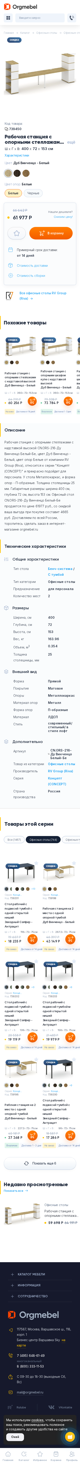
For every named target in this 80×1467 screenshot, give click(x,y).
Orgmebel (40, 1315)
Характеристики (17, 155)
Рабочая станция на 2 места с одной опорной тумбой (20, 1111)
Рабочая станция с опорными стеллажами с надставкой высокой (20, 379)
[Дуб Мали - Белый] (17, 173)
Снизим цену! (63, 216)
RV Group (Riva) (60, 771)
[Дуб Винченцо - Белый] (8, 173)
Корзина (56, 1460)
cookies (37, 1420)
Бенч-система (60, 569)
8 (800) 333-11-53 (30, 1366)
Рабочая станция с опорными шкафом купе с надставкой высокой (56, 379)
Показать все (13, 1190)
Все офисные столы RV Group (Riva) (43, 295)
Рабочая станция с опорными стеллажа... (61, 1213)
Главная (8, 1460)
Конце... (17, 894)
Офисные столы (61, 764)
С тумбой (56, 574)
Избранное (40, 1460)
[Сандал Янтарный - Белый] (26, 173)
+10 (33, 888)
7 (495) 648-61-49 (31, 1355)
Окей (15, 1437)
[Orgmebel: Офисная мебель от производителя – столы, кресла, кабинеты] (21, 7)
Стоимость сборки (31, 275)
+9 (32, 987)
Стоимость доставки (32, 265)
